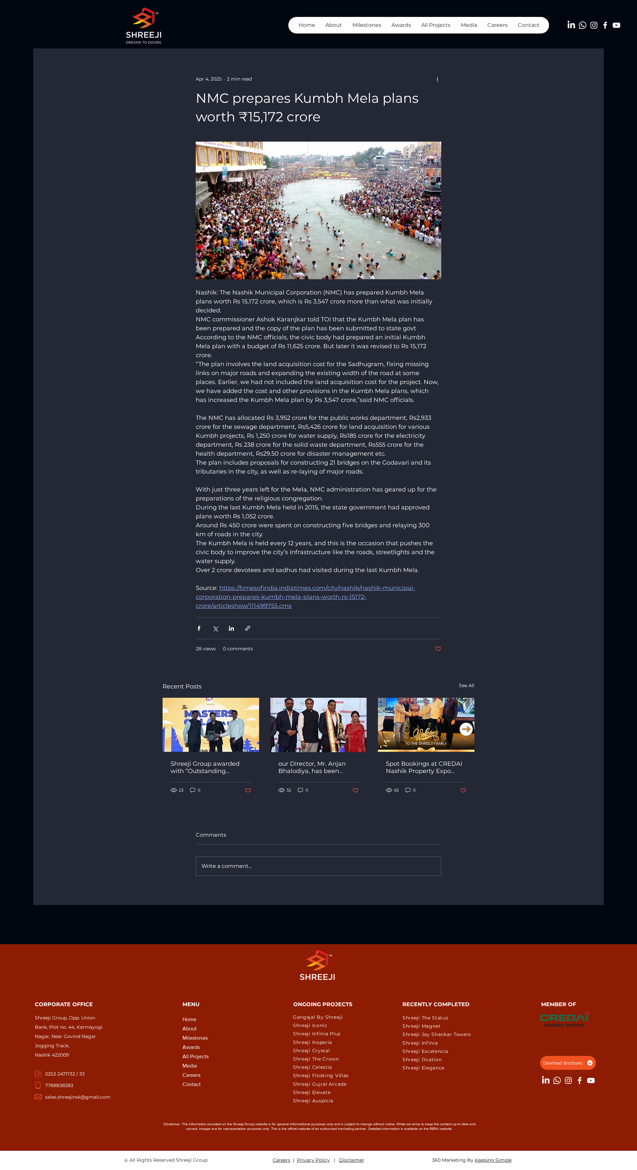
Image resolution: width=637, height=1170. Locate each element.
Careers (191, 1075)
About (189, 1028)
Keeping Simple (493, 1160)
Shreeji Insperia (312, 1042)
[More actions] (437, 79)
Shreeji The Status (425, 1018)
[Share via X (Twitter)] (215, 628)
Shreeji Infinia (420, 1043)
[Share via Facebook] (199, 628)
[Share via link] (248, 628)
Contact (191, 1084)
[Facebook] (605, 25)
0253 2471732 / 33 (65, 1074)
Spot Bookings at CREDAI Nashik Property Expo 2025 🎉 (424, 767)
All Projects (195, 1056)
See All (466, 685)
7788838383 (59, 1085)
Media (189, 1066)
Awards (191, 1047)
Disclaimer (351, 1160)
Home (189, 1019)
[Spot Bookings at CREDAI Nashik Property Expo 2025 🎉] (426, 725)
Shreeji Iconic (310, 1025)
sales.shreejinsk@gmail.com (77, 1097)
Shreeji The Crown (316, 1059)
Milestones (195, 1038)
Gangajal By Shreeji (318, 1017)
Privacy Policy (313, 1160)
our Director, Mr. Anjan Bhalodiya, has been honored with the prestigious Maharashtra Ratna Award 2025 (314, 767)
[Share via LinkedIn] (231, 628)
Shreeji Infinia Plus (317, 1034)
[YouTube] (616, 25)
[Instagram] (594, 25)
